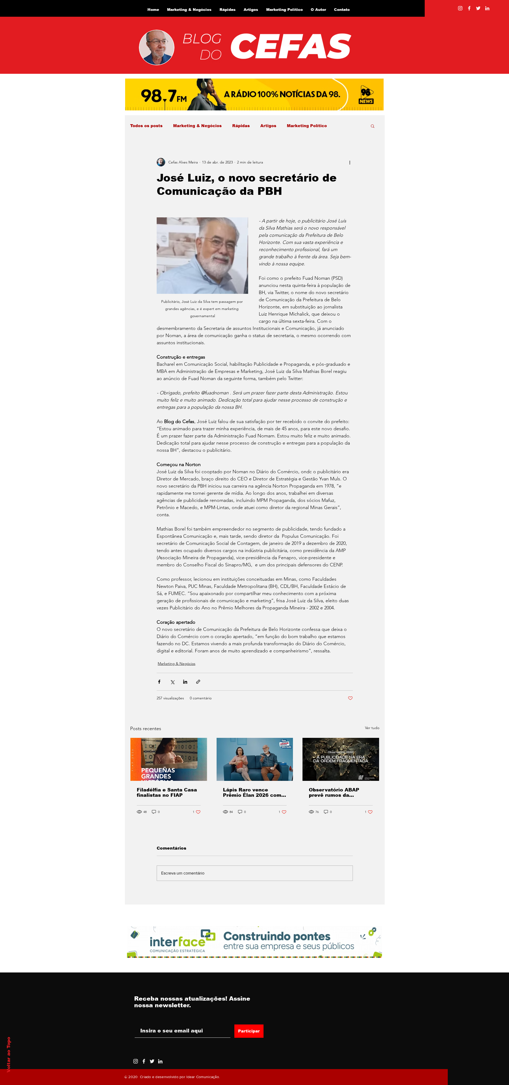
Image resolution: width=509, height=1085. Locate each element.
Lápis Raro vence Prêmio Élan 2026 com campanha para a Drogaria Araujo (252, 792)
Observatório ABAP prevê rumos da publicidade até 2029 (336, 792)
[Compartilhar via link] (198, 681)
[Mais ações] (349, 162)
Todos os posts (146, 125)
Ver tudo (372, 727)
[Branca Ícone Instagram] (460, 8)
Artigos (268, 125)
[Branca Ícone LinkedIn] (487, 8)
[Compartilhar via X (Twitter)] (172, 681)
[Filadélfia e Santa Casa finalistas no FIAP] (168, 759)
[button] (372, 126)
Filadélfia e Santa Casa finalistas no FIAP (167, 792)
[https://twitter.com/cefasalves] (478, 8)
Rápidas (241, 125)
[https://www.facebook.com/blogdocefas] (469, 8)
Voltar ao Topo (8, 1055)
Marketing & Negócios (197, 125)
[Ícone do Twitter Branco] (152, 1061)
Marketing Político (307, 125)
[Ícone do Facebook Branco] (144, 1061)
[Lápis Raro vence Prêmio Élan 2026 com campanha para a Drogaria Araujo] (255, 759)
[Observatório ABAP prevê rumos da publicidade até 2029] (340, 759)
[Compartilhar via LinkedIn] (185, 681)
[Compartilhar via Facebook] (159, 681)
